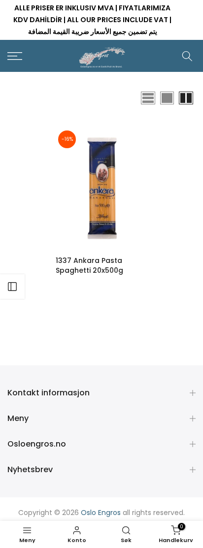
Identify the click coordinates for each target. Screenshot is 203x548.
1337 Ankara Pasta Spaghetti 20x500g (89, 265)
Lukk (189, 20)
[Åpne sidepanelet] (12, 286)
